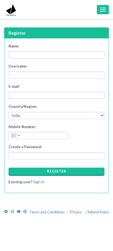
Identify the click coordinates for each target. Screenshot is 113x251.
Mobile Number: (22, 127)
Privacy (76, 212)
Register (56, 171)
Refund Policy (98, 212)
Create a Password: (25, 147)
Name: (14, 46)
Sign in (38, 181)
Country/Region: (23, 106)
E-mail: (14, 86)
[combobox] (15, 135)
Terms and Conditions (47, 212)
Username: (18, 66)
